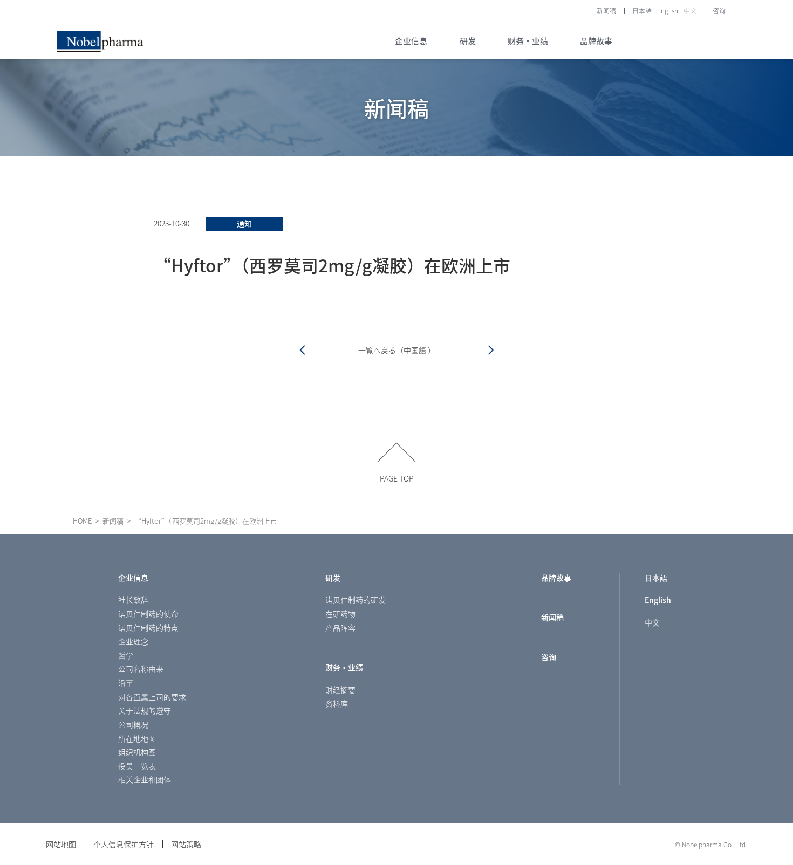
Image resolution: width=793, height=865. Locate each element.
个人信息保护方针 (123, 844)
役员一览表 (137, 765)
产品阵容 (340, 627)
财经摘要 (340, 689)
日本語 (642, 10)
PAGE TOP (397, 477)
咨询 (719, 10)
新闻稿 (606, 10)
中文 (689, 10)
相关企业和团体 (144, 779)
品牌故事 (556, 577)
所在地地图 (137, 738)
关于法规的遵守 (144, 710)
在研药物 (340, 613)
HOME (82, 521)
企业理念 (133, 641)
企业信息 (133, 577)
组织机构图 (137, 751)
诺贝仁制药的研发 (355, 599)
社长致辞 (133, 599)
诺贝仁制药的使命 (148, 613)
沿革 (125, 682)
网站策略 (186, 844)
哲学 (125, 655)
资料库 (336, 703)
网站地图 (61, 844)
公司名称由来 (140, 668)
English (667, 10)
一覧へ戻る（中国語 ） (396, 350)
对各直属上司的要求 (152, 696)
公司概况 (133, 724)
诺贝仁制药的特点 (148, 627)
